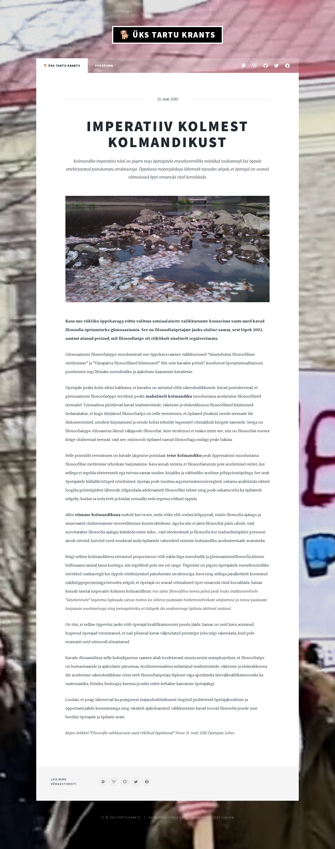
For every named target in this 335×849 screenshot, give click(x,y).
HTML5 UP (176, 817)
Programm (104, 65)
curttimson (223, 817)
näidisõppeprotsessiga (85, 582)
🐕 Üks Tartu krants (168, 35)
